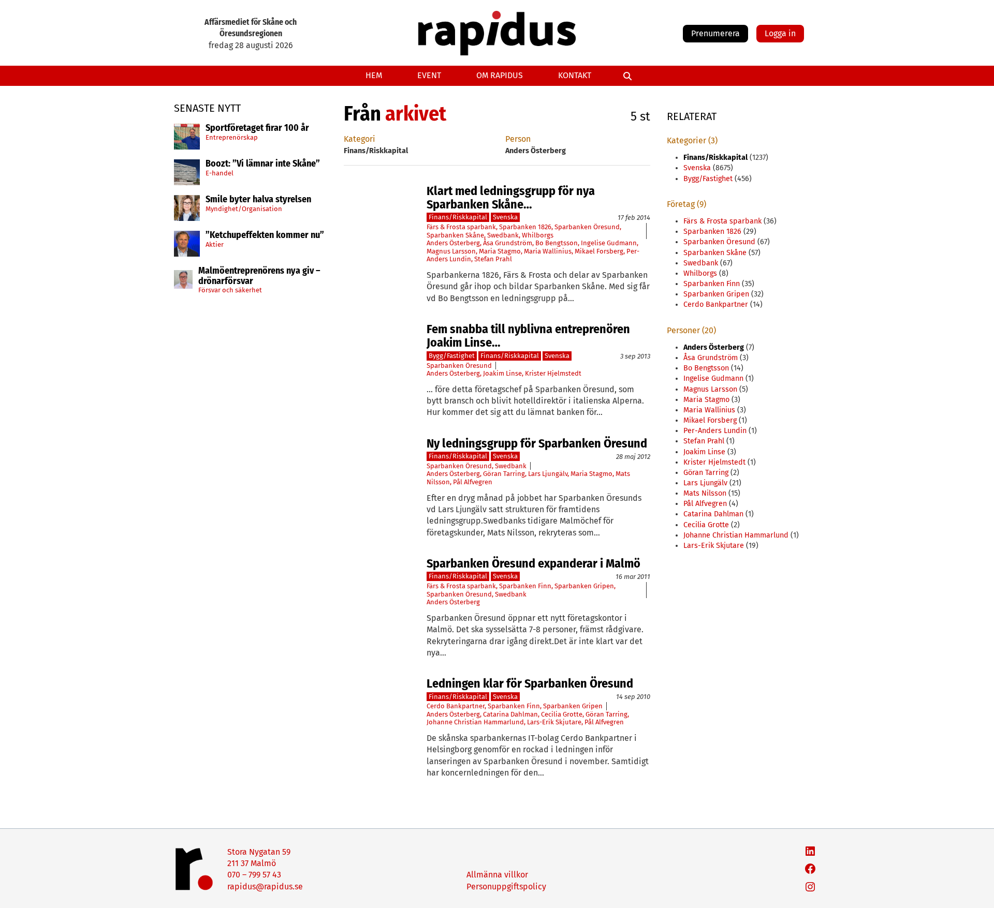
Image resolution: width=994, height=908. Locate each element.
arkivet (415, 113)
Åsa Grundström (507, 243)
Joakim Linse (502, 373)
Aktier (215, 244)
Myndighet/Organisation (244, 209)
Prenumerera (715, 33)
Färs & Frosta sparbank (461, 227)
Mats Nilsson (704, 493)
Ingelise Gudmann (609, 243)
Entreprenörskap (232, 137)
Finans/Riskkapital (458, 217)
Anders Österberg (453, 243)
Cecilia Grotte (561, 714)
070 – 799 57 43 (254, 875)
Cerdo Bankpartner (456, 706)
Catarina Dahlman (510, 714)
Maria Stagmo (500, 251)
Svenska (505, 217)
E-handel (219, 173)
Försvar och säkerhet (230, 290)
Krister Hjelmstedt (553, 373)
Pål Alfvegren (472, 482)
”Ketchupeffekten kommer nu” (265, 235)
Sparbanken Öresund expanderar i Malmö (533, 563)
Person (518, 139)
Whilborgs (537, 235)
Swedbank (503, 235)
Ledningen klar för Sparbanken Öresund (530, 683)
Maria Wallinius (548, 251)
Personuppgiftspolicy (506, 886)
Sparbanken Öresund (587, 227)
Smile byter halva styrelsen (258, 200)
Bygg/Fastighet (452, 356)
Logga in (780, 33)
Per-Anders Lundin (715, 430)
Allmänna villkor (497, 875)
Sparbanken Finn (525, 586)
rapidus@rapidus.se (265, 886)
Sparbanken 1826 (525, 227)
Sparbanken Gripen (584, 586)
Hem (374, 75)
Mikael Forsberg (599, 251)
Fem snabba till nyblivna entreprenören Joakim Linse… (528, 336)
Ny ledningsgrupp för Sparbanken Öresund (537, 443)
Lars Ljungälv (547, 474)
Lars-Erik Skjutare (554, 722)
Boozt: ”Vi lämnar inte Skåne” (263, 164)
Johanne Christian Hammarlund (475, 722)
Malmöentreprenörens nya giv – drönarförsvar (259, 276)
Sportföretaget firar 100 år (257, 128)
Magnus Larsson (451, 251)
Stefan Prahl (493, 259)
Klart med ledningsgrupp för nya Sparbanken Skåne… (511, 198)
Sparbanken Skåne (455, 235)
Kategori (359, 139)
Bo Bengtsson (556, 243)
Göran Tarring (504, 474)
